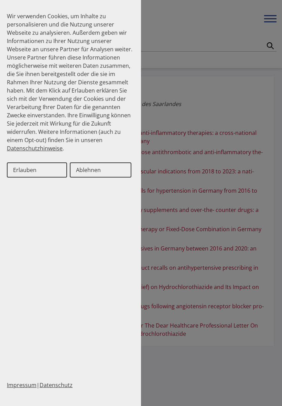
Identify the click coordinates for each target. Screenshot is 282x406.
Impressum (21, 385)
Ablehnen (88, 170)
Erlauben (24, 170)
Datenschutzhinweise (35, 148)
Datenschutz (56, 385)
